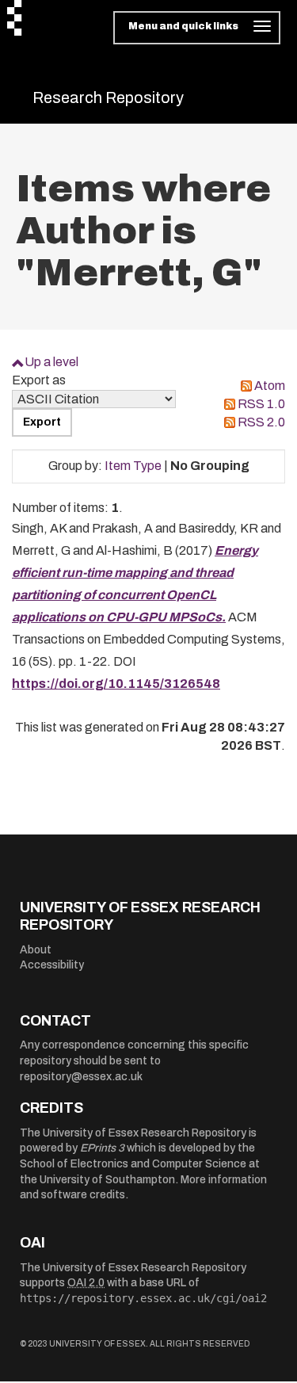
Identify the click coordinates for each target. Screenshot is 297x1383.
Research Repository (108, 97)
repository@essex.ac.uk (81, 1077)
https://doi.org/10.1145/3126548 (116, 683)
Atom (269, 385)
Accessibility (52, 965)
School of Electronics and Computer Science (133, 1164)
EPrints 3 (102, 1148)
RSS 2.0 (261, 422)
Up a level (51, 362)
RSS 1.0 (261, 404)
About (35, 950)
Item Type (133, 465)
